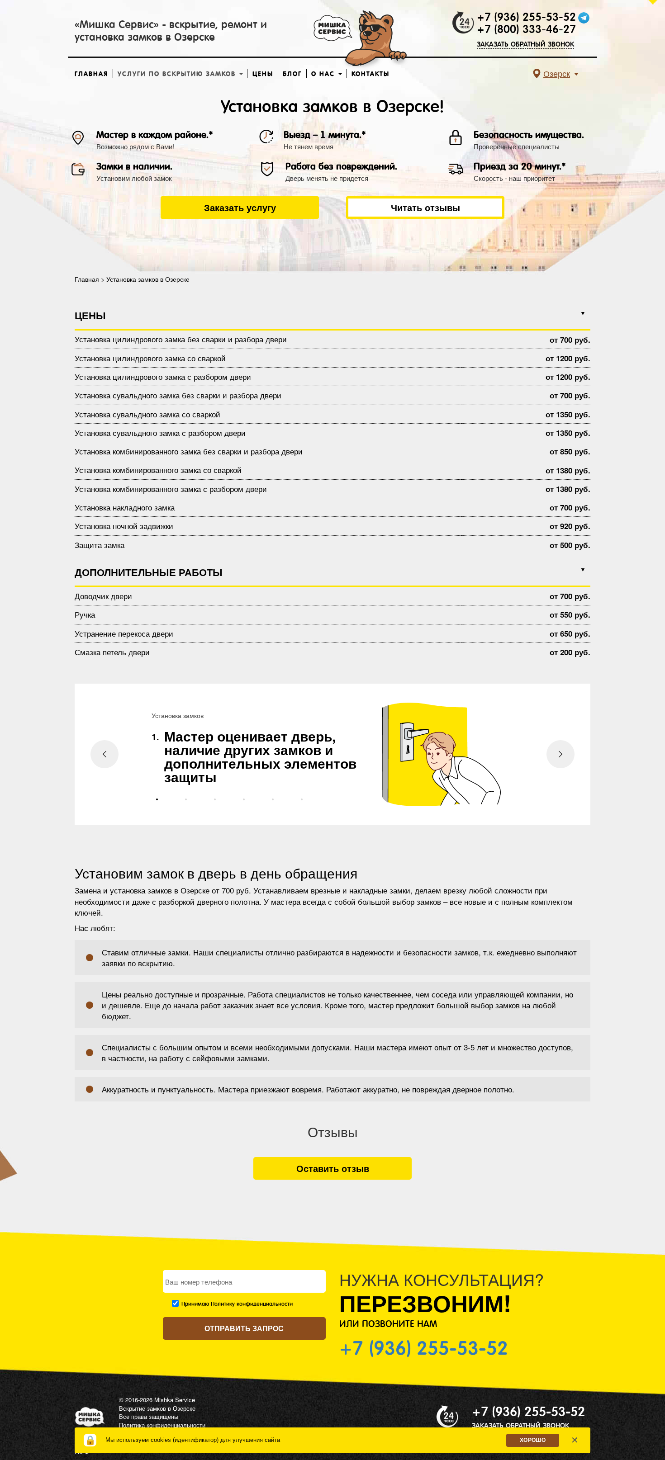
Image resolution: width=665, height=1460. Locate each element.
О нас (324, 73)
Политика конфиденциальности (162, 1425)
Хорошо (533, 1440)
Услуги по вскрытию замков (178, 73)
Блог (292, 73)
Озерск (556, 73)
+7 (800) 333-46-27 (526, 29)
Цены (262, 73)
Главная (91, 73)
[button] (157, 799)
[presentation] (104, 754)
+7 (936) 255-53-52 (526, 17)
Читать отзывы (425, 207)
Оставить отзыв (332, 1168)
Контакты (371, 73)
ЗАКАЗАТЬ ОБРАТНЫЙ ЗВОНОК (525, 44)
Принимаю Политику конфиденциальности (237, 1304)
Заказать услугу (240, 207)
